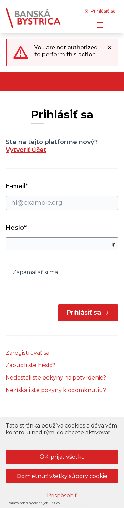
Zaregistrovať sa (27, 352)
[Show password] (114, 245)
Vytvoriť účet (26, 150)
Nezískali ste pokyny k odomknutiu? (56, 390)
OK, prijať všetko (62, 456)
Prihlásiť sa (83, 312)
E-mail (29, 186)
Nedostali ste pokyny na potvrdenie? (56, 377)
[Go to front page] (47, 18)
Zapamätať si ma (35, 272)
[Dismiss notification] (109, 47)
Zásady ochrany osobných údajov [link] (34, 503)
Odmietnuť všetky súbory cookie (62, 476)
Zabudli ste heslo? (30, 365)
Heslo (16, 227)
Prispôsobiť (62, 495)
